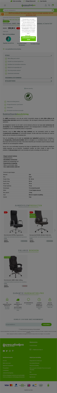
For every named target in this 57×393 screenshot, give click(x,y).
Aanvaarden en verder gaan (28, 38)
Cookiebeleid (25, 28)
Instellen (27, 35)
